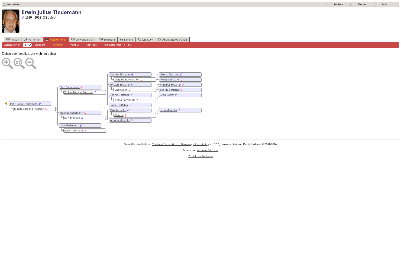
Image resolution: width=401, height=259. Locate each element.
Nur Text (91, 44)
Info (384, 4)
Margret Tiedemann (71, 112)
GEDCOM (147, 39)
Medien (362, 4)
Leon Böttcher (168, 94)
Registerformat (112, 44)
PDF (130, 44)
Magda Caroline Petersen (29, 108)
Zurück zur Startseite (200, 156)
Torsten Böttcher (120, 84)
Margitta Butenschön (126, 79)
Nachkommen (58, 39)
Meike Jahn (121, 89)
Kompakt (57, 44)
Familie (128, 39)
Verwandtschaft (85, 39)
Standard (40, 44)
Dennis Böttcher (119, 94)
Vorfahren (34, 39)
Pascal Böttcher (119, 105)
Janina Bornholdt (124, 100)
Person (15, 39)
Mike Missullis (118, 110)
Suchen (338, 4)
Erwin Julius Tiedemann (24, 103)
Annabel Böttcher (170, 84)
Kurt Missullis (72, 117)
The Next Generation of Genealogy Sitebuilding (180, 144)
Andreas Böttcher (120, 74)
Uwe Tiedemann (69, 125)
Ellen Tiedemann (70, 87)
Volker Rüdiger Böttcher (78, 92)
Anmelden (13, 4)
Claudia (118, 115)
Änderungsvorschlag (174, 39)
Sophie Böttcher (169, 89)
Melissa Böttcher (170, 79)
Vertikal (74, 44)
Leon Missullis (168, 110)
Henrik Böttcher (169, 74)
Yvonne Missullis (120, 120)
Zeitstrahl (109, 39)
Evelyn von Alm (73, 130)
